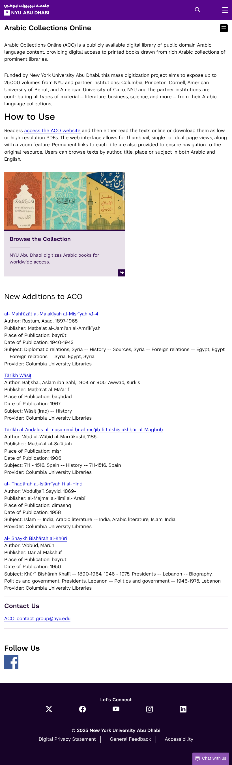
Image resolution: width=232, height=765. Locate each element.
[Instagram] (149, 710)
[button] (198, 10)
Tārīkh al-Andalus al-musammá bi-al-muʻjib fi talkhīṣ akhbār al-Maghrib (83, 429)
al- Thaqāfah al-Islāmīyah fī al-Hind (43, 484)
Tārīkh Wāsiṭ (17, 375)
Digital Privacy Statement (67, 739)
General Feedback (130, 739)
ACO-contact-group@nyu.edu (37, 618)
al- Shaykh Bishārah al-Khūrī (35, 538)
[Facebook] (82, 710)
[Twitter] (49, 710)
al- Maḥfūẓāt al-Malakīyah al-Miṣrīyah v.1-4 (51, 314)
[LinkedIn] (183, 710)
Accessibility (179, 739)
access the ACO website (52, 130)
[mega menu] (223, 10)
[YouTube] (116, 710)
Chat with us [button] (214, 758)
